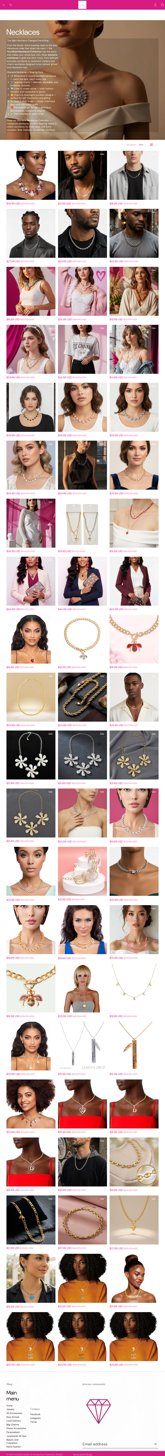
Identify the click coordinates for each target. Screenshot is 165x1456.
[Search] (10, 4)
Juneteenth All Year (134, 13)
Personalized (115, 13)
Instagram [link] (35, 1418)
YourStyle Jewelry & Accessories (29, 1454)
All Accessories (29, 13)
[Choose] (102, 543)
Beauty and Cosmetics (12, 1441)
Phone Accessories (96, 13)
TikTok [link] (33, 1421)
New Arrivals (45, 13)
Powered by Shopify (53, 1454)
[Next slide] (50, 175)
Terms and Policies (82, 1454)
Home (5, 13)
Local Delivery (62, 13)
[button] (142, 144)
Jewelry (15, 13)
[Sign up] (155, 1444)
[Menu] (3, 5)
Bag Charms (78, 13)
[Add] (50, 195)
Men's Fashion (13, 1446)
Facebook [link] (35, 1414)
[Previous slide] (11, 175)
